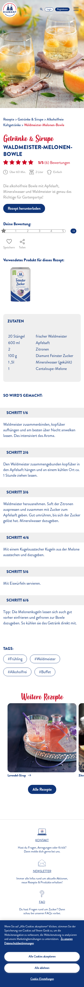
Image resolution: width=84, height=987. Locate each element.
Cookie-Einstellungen (42, 979)
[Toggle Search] (41, 9)
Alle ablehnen (42, 968)
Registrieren (62, 9)
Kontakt (42, 840)
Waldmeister (46, 659)
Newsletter (42, 871)
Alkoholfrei (18, 672)
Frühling (16, 659)
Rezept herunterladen (24, 208)
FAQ (42, 902)
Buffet (46, 672)
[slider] (4, 231)
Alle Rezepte (42, 789)
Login (49, 9)
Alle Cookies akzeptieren (42, 956)
